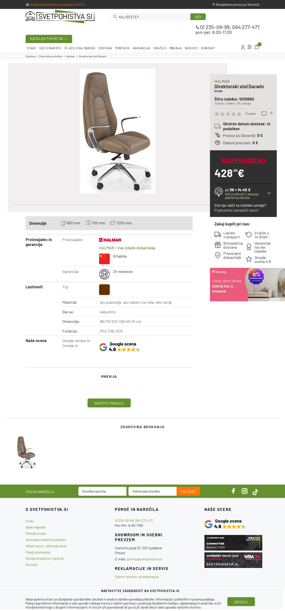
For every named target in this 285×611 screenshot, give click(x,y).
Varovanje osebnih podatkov (46, 540)
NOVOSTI (191, 48)
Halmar (70, 56)
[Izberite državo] (249, 47)
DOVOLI (241, 601)
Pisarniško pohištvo (51, 56)
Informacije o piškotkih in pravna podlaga (185, 599)
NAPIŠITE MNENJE (109, 403)
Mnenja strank (36, 533)
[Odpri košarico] (256, 47)
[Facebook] (233, 491)
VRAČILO (160, 48)
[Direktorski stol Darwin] (26, 452)
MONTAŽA (122, 48)
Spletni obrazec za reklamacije (137, 577)
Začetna (30, 56)
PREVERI (188, 491)
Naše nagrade (35, 527)
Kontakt (31, 565)
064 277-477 (245, 27)
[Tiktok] (255, 491)
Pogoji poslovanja (38, 552)
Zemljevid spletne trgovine (45, 558)
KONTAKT (208, 48)
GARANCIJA (141, 48)
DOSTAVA (105, 48)
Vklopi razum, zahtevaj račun (46, 546)
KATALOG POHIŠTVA (46, 38)
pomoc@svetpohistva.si (144, 559)
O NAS (31, 48)
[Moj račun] (242, 47)
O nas (30, 521)
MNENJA (176, 48)
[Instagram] (244, 491)
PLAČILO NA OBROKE (80, 48)
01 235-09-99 (215, 27)
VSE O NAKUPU (50, 48)
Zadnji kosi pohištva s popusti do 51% (58, 4)
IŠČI (198, 17)
